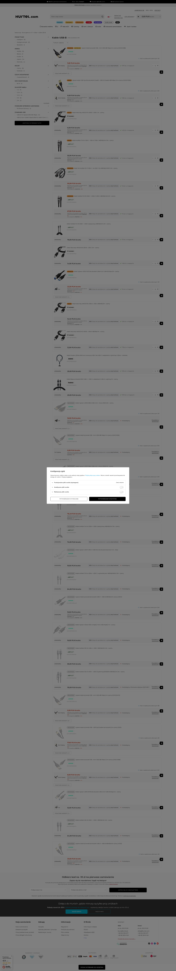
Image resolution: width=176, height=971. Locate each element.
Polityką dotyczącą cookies (92, 475)
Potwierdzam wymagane (68, 499)
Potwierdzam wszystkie (107, 499)
